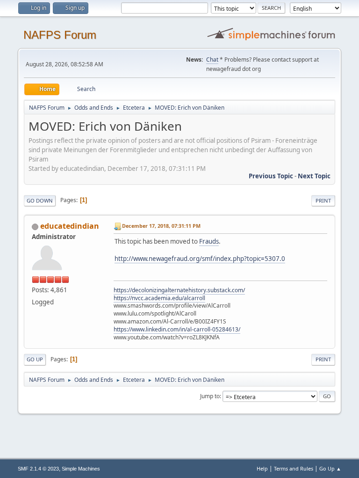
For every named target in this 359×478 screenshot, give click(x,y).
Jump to (210, 396)
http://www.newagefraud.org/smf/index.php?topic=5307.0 (200, 258)
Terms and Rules (293, 468)
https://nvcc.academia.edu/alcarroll (159, 298)
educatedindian (69, 226)
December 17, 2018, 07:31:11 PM (161, 225)
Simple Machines (81, 468)
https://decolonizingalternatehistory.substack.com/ (179, 290)
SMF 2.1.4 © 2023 (38, 468)
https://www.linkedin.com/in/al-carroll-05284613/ (177, 329)
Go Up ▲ (330, 468)
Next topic (314, 176)
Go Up (35, 359)
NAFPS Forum (59, 34)
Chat (212, 59)
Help (262, 468)
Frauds (209, 241)
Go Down (40, 200)
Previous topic (271, 176)
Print (323, 200)
